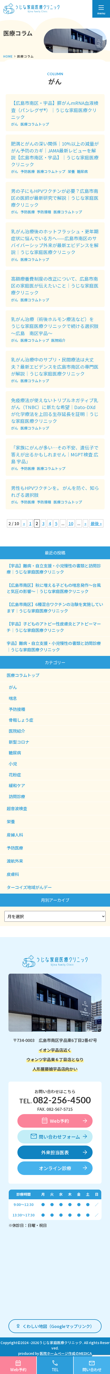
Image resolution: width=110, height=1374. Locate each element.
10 (71, 523)
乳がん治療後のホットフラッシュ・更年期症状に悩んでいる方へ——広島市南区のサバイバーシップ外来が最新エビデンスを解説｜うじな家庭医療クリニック (54, 241)
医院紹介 (58, 340)
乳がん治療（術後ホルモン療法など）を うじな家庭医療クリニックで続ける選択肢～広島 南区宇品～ (54, 326)
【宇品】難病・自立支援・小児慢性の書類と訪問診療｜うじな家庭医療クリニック (54, 569)
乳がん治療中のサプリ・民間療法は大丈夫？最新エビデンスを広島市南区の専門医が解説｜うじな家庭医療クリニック (54, 366)
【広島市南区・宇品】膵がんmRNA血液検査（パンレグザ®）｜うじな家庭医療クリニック (54, 110)
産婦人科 (15, 835)
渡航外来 (15, 861)
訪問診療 (17, 796)
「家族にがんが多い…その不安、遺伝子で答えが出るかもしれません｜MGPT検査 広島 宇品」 (54, 454)
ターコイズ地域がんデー (29, 887)
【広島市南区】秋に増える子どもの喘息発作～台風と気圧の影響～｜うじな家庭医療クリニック (54, 588)
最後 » (96, 523)
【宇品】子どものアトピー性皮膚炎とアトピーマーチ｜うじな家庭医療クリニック (54, 627)
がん (14, 124)
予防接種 (44, 211)
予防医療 (27, 171)
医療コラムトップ (34, 124)
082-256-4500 (62, 1100)
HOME (8, 56)
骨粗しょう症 (21, 720)
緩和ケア (17, 785)
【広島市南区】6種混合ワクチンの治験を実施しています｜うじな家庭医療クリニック (55, 607)
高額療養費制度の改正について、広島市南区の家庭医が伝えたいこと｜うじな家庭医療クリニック (54, 285)
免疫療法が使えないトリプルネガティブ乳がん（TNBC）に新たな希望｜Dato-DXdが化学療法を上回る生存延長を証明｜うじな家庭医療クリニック (54, 410)
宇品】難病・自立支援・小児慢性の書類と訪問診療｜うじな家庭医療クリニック (54, 646)
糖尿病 (82, 171)
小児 (13, 764)
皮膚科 (13, 874)
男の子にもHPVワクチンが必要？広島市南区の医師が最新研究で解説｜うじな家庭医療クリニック (54, 198)
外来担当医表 (55, 1152)
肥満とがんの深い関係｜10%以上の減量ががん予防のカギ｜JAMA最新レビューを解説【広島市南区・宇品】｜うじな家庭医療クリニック (55, 154)
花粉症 (15, 775)
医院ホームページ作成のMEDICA (66, 1353)
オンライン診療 (55, 1168)
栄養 (71, 171)
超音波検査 (17, 808)
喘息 (13, 698)
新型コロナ (19, 742)
